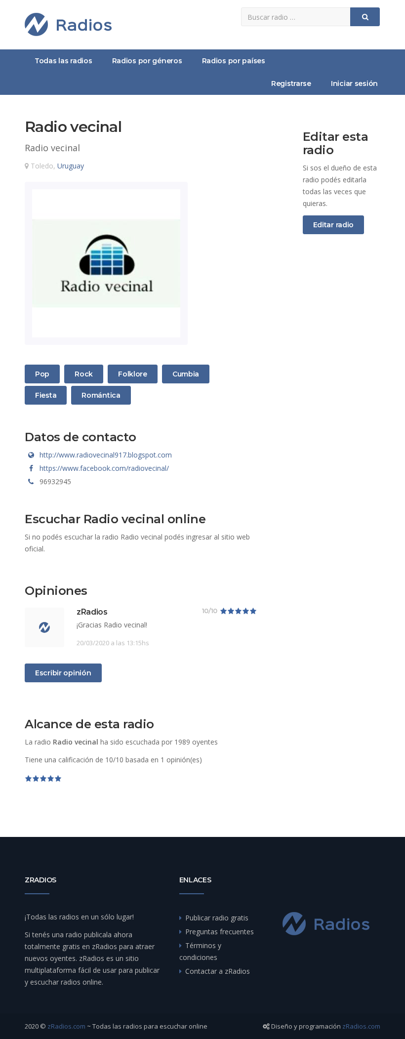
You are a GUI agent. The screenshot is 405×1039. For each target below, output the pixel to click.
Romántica (100, 395)
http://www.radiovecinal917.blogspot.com (106, 454)
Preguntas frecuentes (219, 931)
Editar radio (333, 224)
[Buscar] (365, 16)
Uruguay (70, 165)
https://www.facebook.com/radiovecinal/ (104, 468)
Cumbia (185, 373)
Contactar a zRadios (217, 971)
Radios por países (233, 60)
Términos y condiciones (200, 951)
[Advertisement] (342, 406)
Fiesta (47, 395)
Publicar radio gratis (216, 917)
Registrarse (291, 83)
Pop (47, 373)
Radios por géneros (147, 60)
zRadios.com (66, 1026)
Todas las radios (63, 60)
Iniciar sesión (354, 83)
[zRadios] (68, 24)
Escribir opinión (63, 672)
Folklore (132, 373)
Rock (86, 373)
